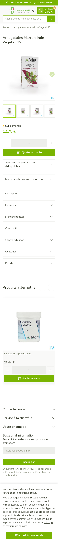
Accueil (6, 27)
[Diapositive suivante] (51, 287)
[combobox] (25, 18)
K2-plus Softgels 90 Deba (17, 353)
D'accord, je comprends (29, 535)
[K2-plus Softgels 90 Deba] (29, 324)
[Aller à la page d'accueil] (20, 10)
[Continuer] (52, 74)
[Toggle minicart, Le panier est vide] (41, 10)
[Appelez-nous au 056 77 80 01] (33, 10)
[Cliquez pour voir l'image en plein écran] (29, 74)
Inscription (29, 462)
